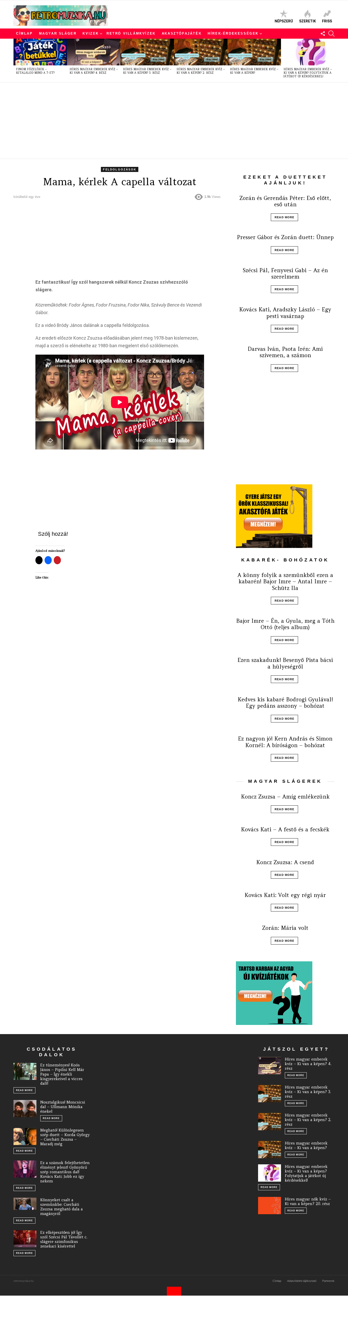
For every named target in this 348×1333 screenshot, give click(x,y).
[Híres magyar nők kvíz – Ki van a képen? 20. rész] (269, 1205)
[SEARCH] (331, 33)
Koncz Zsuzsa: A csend (285, 862)
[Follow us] (323, 33)
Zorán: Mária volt (285, 927)
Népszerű (284, 21)
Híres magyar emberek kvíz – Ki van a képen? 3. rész (147, 71)
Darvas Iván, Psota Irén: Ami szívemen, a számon (285, 352)
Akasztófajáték (182, 33)
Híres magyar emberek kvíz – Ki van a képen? (254, 71)
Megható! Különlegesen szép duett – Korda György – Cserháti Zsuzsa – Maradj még (65, 1137)
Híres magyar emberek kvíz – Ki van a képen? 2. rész (201, 71)
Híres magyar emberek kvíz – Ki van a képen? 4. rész (94, 71)
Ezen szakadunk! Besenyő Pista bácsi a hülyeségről (285, 663)
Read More (284, 217)
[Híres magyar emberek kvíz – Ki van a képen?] (254, 52)
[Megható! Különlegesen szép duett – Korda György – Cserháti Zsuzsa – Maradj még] (25, 1136)
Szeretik (307, 21)
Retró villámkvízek (131, 33)
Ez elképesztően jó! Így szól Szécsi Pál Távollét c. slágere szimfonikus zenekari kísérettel (63, 1239)
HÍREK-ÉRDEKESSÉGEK (233, 33)
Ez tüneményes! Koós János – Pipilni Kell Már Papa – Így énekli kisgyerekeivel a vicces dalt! (62, 1074)
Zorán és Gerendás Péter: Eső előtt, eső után (285, 201)
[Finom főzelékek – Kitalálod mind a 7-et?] (40, 52)
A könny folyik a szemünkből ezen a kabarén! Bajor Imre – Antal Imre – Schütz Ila (285, 581)
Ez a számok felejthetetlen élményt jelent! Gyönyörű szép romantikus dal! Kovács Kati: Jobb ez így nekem (65, 1171)
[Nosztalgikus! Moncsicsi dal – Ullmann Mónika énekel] (25, 1108)
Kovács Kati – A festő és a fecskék (285, 829)
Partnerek (328, 1280)
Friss (327, 21)
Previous (16, 60)
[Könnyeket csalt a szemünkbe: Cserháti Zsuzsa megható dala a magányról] (25, 1204)
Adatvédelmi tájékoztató (301, 1280)
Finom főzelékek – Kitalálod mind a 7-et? (35, 71)
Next (331, 60)
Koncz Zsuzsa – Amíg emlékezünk (285, 796)
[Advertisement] (166, 120)
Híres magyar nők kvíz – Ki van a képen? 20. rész (308, 1201)
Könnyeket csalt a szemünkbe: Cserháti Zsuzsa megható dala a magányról (61, 1206)
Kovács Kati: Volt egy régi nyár (285, 895)
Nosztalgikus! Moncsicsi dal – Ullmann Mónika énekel (62, 1107)
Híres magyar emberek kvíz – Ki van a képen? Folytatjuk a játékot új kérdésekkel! (308, 72)
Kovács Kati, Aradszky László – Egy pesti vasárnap (285, 312)
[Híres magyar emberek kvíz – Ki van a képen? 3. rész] (147, 52)
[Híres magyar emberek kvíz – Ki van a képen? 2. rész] (200, 52)
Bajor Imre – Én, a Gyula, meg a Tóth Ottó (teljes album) (285, 624)
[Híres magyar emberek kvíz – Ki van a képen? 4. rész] (94, 52)
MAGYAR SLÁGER (58, 33)
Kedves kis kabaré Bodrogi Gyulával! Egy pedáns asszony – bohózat (285, 702)
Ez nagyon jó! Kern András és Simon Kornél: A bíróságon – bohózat (285, 741)
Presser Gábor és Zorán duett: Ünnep (285, 237)
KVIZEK (91, 33)
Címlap (24, 33)
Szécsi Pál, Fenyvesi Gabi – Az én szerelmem (285, 273)
